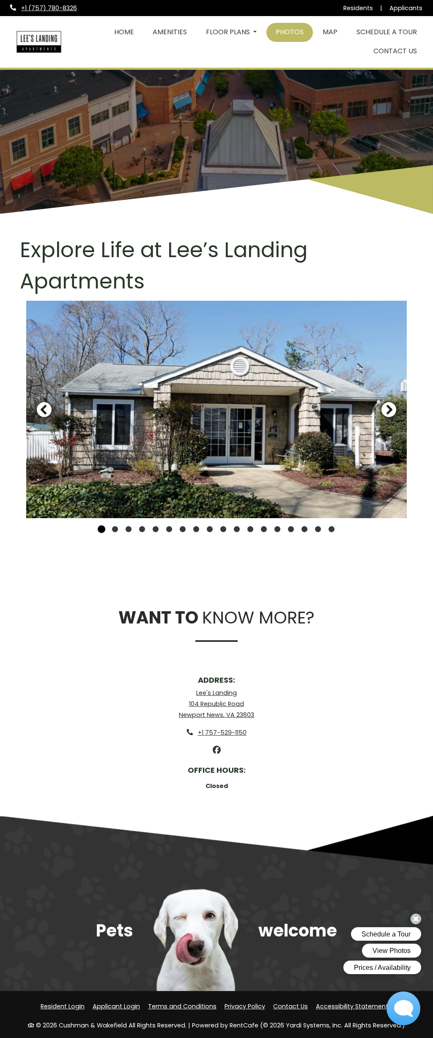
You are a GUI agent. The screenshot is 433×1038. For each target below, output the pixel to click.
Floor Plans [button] (229, 32)
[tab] (101, 529)
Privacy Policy (245, 1006)
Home (124, 32)
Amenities (170, 32)
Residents (358, 7)
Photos (290, 32)
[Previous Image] (44, 409)
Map (330, 32)
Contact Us (395, 51)
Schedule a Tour (386, 32)
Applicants (406, 7)
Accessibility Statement (352, 1006)
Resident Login (63, 1006)
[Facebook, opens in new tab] (216, 750)
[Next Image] (389, 409)
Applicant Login (116, 1006)
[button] (216, 409)
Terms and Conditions (182, 1006)
